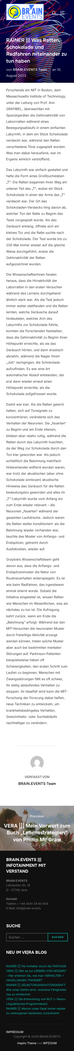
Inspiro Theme (26, 1043)
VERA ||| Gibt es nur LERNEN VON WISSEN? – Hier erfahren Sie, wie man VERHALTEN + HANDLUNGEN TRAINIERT (36, 975)
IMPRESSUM (14, 1032)
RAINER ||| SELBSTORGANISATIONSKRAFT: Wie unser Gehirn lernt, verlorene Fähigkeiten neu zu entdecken (36, 989)
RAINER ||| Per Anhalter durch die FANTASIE (36, 966)
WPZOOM (50, 1043)
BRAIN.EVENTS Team (30, 69)
